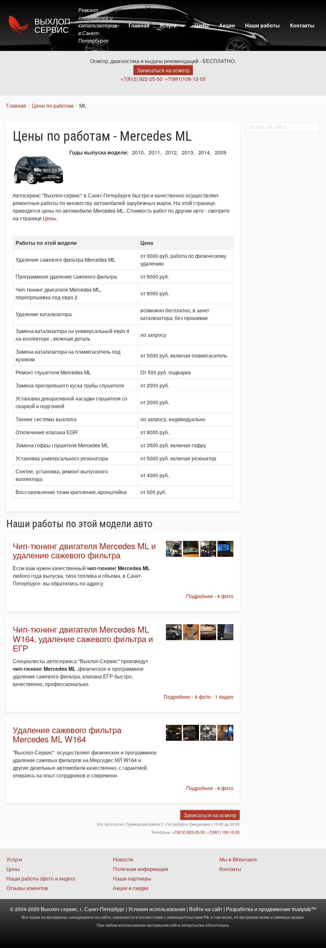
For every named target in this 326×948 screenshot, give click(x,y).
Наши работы (262, 25)
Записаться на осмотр (163, 70)
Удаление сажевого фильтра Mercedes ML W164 (67, 734)
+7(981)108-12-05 (185, 78)
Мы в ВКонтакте (238, 859)
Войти (196, 909)
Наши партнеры (132, 878)
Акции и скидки (130, 888)
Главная (139, 25)
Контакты (302, 25)
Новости (123, 859)
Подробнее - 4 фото (209, 596)
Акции (227, 25)
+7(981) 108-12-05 (223, 832)
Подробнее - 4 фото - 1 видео (198, 696)
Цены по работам (53, 105)
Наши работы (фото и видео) (40, 878)
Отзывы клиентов (27, 888)
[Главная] (20, 25)
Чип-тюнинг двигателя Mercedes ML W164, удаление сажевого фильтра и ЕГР (83, 638)
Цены (202, 25)
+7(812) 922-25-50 (141, 78)
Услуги (168, 25)
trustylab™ (304, 909)
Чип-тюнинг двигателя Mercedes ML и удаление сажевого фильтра (84, 550)
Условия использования (156, 909)
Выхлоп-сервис (53, 26)
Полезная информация (140, 869)
